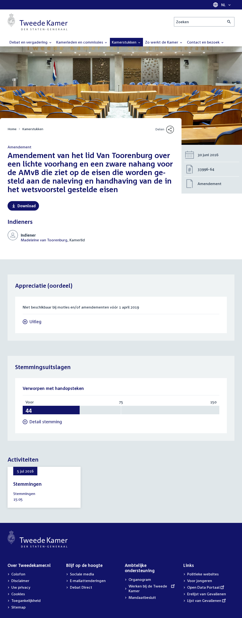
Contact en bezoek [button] (203, 42)
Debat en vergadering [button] (28, 42)
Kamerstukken (32, 129)
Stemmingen (27, 484)
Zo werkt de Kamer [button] (162, 42)
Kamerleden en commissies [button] (80, 42)
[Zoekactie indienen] (229, 21)
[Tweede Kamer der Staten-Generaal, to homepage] (38, 21)
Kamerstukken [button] (124, 42)
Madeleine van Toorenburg (44, 240)
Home (12, 129)
